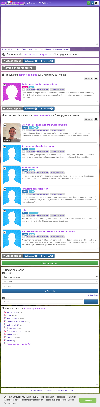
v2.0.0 (71, 390)
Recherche (33, 3)
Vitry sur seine (12, 312)
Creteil (9, 315)
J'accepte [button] (88, 400)
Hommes (47, 61)
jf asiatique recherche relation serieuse (39, 84)
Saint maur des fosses (15, 321)
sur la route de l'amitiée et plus (36, 188)
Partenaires (62, 390)
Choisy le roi (11, 328)
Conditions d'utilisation (35, 390)
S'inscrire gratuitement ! (50, 263)
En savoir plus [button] (10, 403)
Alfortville (10, 340)
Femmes (31, 61)
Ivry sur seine (12, 318)
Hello (24, 210)
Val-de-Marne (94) (36, 49)
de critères (93, 295)
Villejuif (9, 334)
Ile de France (22, 49)
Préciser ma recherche (19, 67)
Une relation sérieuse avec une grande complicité (44, 124)
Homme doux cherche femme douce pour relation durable (48, 231)
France (12, 49)
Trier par (88, 78)
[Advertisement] (50, 25)
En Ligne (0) (46, 3)
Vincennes (11, 337)
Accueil (4, 49)
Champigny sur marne (57, 89)
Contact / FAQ (51, 390)
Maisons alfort (12, 325)
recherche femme (30, 167)
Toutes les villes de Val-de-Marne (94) (21, 344)
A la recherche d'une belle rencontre (38, 146)
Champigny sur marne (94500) (57, 49)
